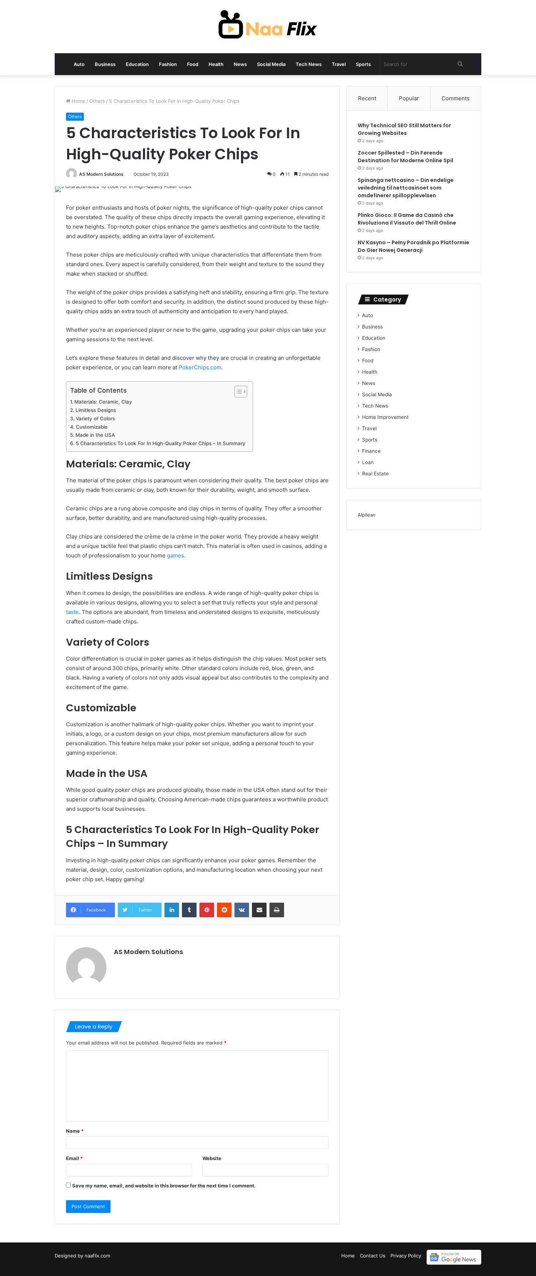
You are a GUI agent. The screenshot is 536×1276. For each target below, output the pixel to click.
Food (192, 64)
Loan (368, 462)
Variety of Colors (95, 418)
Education (137, 64)
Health (216, 64)
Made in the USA (95, 435)
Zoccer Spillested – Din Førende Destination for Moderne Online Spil (405, 156)
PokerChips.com (200, 367)
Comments (456, 98)
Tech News (309, 64)
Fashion (168, 64)
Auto (79, 64)
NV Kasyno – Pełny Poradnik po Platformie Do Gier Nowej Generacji (413, 246)
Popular (409, 98)
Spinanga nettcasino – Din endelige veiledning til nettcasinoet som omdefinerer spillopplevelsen (406, 187)
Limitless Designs (95, 410)
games (175, 555)
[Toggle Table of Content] (237, 391)
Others (97, 101)
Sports (363, 64)
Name (74, 1131)
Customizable (92, 427)
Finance (371, 451)
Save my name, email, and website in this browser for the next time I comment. (164, 1186)
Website (211, 1158)
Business (105, 64)
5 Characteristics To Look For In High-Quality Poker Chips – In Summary (160, 443)
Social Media (271, 64)
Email (74, 1158)
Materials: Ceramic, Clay (103, 402)
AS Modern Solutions (101, 174)
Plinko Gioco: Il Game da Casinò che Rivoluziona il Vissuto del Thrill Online (407, 218)
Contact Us (372, 1256)
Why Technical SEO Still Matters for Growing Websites (404, 129)
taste (72, 611)
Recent (367, 98)
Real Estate (375, 473)
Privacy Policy (406, 1256)
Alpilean (367, 515)
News (240, 64)
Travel (339, 64)
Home (77, 101)
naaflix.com (97, 1256)
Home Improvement (385, 417)
